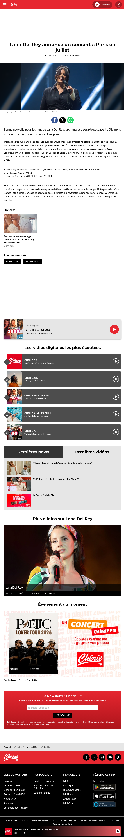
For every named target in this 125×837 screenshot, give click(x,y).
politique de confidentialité (39, 724)
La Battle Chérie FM (43, 495)
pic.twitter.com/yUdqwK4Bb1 (18, 172)
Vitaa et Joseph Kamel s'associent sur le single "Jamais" (62, 462)
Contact (24, 820)
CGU (54, 820)
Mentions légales (40, 820)
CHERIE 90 (30, 430)
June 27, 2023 (45, 176)
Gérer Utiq (114, 820)
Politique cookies (68, 820)
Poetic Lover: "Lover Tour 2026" (21, 680)
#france (96, 169)
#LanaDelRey (10, 169)
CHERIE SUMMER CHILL (37, 413)
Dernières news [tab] (33, 451)
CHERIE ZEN (31, 377)
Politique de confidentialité (92, 820)
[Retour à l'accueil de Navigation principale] (14, 4)
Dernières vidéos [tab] (92, 451)
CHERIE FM (30, 360)
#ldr (91, 169)
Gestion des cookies (62, 824)
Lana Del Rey (14, 587)
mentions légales (22, 724)
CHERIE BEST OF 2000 (38, 329)
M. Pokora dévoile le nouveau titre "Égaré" (56, 478)
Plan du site (11, 820)
